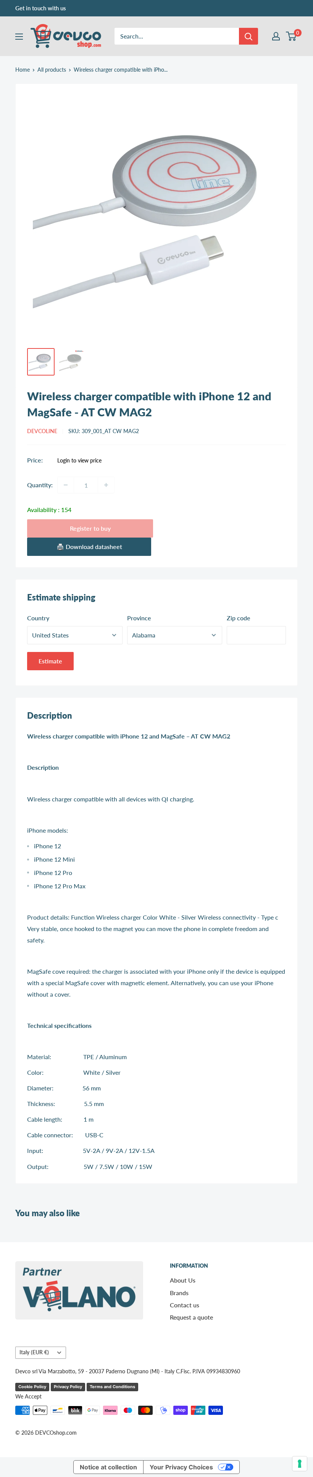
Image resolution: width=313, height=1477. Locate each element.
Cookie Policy (32, 1386)
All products (51, 69)
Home (22, 69)
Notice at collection (108, 1467)
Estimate (50, 661)
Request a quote (191, 1317)
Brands (179, 1292)
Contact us (184, 1304)
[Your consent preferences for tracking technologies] (299, 1463)
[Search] (248, 36)
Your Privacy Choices (181, 1467)
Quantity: (40, 484)
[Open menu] (19, 37)
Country (38, 617)
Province (139, 617)
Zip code (238, 617)
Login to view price (79, 460)
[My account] (276, 36)
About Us (182, 1280)
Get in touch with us (40, 8)
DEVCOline (42, 431)
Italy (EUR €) (34, 1352)
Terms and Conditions (112, 1386)
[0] (291, 36)
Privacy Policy (68, 1386)
